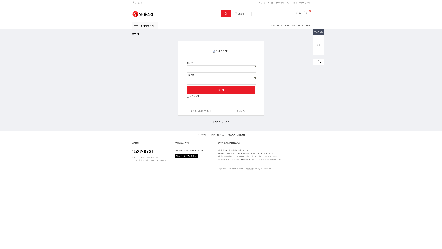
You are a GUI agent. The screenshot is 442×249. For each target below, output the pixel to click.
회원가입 (261, 3)
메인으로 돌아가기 (221, 122)
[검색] (226, 13)
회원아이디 (191, 63)
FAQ (287, 3)
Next (252, 15)
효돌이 (241, 14)
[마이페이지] (299, 13)
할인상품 (306, 25)
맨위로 (318, 62)
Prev (252, 13)
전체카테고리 (147, 25)
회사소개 (202, 134)
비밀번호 (190, 75)
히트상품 (296, 25)
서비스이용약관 (217, 134)
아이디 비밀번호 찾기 (201, 111)
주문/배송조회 (304, 3)
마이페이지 (279, 3)
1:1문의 (294, 3)
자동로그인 (194, 96)
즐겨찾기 (137, 3)
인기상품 (285, 25)
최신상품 (275, 25)
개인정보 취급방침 (236, 134)
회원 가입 (241, 111)
